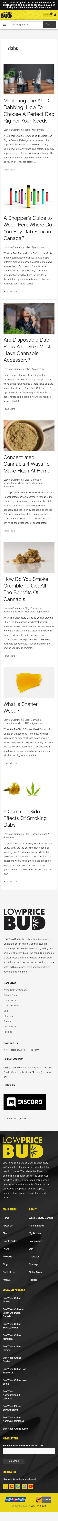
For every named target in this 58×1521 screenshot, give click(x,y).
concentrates (10, 483)
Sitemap (8, 1021)
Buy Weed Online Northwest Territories (13, 1420)
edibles (31, 1189)
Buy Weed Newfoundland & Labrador (11, 1395)
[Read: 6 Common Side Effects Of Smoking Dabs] (29, 790)
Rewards (7, 1257)
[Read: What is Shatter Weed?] (29, 683)
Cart (6, 1011)
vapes (40, 1189)
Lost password (11, 1006)
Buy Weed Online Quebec (12, 1360)
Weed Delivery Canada (15, 990)
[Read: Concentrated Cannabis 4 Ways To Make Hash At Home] (29, 436)
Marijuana (37, 483)
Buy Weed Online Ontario (12, 1349)
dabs (27, 130)
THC (27, 723)
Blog (27, 480)
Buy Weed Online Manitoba (12, 1337)
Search (49, 24)
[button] (4, 24)
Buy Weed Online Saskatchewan (12, 1326)
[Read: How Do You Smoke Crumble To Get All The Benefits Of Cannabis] (29, 557)
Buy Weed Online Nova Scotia (15, 1382)
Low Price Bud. (38, 1506)
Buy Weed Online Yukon (15, 1429)
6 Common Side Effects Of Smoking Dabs (25, 819)
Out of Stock (10, 1027)
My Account (10, 1001)
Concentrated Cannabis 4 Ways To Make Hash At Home (27, 464)
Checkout (8, 1016)
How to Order (10, 1241)
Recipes (8, 1032)
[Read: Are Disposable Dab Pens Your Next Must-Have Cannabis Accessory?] (29, 318)
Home (6, 1218)
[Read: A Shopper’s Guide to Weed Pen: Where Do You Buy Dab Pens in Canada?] (29, 197)
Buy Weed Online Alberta (12, 1300)
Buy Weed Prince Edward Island (12, 1408)
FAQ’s (6, 1249)
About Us (8, 1226)
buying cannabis (21, 958)
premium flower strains (38, 967)
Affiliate (7, 1280)
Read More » (10, 169)
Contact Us (8, 1272)
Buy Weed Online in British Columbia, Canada (13, 1313)
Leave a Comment (13, 130)
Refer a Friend (11, 995)
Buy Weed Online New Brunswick (14, 1371)
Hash (27, 483)
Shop (5, 1233)
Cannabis (36, 480)
